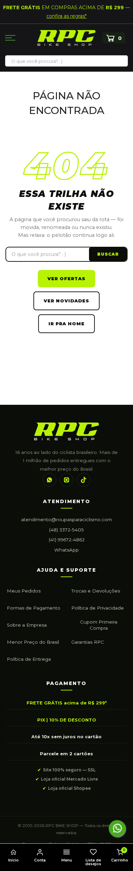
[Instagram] (66, 480)
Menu (66, 860)
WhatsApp (66, 550)
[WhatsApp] (49, 480)
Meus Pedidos (24, 591)
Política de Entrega (29, 659)
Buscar (108, 254)
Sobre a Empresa (27, 625)
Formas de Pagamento (33, 608)
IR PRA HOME (66, 323)
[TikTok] (83, 480)
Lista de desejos (93, 862)
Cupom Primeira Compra (98, 625)
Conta (40, 860)
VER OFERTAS (66, 278)
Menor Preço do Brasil (33, 642)
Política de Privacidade (97, 608)
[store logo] (66, 38)
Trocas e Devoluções (95, 591)
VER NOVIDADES (66, 300)
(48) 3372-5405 (66, 529)
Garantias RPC (87, 642)
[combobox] (66, 61)
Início (13, 860)
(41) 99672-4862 (67, 539)
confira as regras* (66, 16)
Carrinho (119, 855)
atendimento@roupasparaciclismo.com (66, 519)
